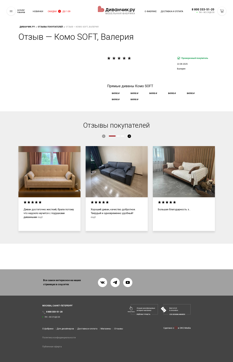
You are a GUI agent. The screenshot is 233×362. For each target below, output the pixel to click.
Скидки (59, 11)
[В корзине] (222, 11)
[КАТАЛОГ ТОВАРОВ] (11, 11)
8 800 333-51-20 (203, 9)
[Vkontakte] (102, 282)
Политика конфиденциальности (59, 337)
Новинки (38, 11)
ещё (40, 217)
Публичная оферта (52, 346)
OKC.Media (185, 328)
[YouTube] (127, 282)
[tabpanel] (49, 188)
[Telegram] (115, 282)
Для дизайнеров (65, 328)
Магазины (106, 328)
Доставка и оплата (172, 11)
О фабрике (151, 11)
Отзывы (118, 328)
